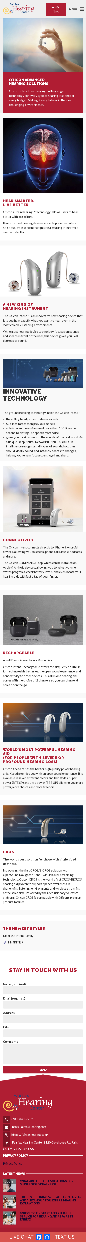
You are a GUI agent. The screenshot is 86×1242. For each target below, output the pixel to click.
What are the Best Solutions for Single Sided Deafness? (46, 1183)
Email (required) (14, 998)
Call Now (57, 9)
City (6, 1027)
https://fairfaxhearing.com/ (29, 1134)
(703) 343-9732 (22, 1119)
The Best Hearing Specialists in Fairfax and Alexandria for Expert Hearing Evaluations (50, 1200)
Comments (10, 1041)
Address (9, 1013)
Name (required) (14, 984)
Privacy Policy (12, 1163)
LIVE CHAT (21, 1237)
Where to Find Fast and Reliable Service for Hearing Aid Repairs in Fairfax (46, 1216)
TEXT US (65, 1237)
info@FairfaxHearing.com (28, 1126)
